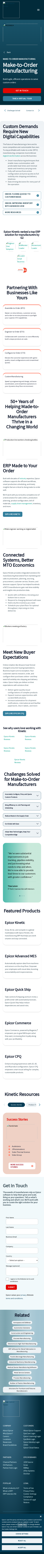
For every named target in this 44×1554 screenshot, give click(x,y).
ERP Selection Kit (9, 1494)
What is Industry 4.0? (11, 1488)
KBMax (26, 1468)
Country (9, 1256)
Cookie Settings (30, 1494)
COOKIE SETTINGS (22, 1534)
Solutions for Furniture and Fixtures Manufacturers (22, 1389)
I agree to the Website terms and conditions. (22, 1280)
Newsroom (7, 1442)
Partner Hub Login (10, 1468)
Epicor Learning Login (32, 1436)
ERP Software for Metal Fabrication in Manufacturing (22, 1350)
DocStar (26, 1474)
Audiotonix (16, 1146)
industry (23, 478)
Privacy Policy (28, 1491)
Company (9, 1246)
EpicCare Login (29, 1433)
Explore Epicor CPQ (14, 713)
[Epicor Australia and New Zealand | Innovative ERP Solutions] (11, 10)
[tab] (16, 1105)
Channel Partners (10, 1462)
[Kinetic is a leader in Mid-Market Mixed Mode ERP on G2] (22, 259)
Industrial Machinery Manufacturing (22, 1362)
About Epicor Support (32, 1430)
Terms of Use (28, 1488)
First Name (10, 1217)
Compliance (28, 1497)
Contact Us (30, 110)
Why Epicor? (8, 1433)
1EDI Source (28, 1462)
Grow (25, 1465)
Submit (11, 1287)
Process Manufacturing (22, 1378)
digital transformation (11, 156)
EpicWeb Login (29, 1439)
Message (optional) (13, 1266)
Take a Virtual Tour (22, 98)
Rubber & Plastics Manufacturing (22, 1383)
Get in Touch (22, 90)
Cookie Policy (22, 1524)
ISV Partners (7, 1465)
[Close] (40, 1516)
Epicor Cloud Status (31, 1447)
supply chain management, (22, 503)
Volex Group (17, 1155)
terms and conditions (14, 1298)
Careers (6, 1436)
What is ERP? (8, 1491)
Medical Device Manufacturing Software (22, 1367)
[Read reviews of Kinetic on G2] (22, 270)
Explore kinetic (12, 514)
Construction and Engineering (22, 1333)
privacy (23, 1295)
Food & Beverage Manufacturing (22, 1357)
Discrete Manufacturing (21, 1338)
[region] (22, 1533)
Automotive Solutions (22, 1328)
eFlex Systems (29, 1471)
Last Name (10, 1227)
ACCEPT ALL (22, 1548)
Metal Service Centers (22, 1373)
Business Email (11, 1237)
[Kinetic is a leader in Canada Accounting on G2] (11, 246)
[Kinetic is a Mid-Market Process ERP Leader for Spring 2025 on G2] (23, 246)
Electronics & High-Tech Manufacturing (22, 1344)
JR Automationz (18, 1149)
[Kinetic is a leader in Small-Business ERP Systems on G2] (36, 246)
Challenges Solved (13, 110)
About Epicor (8, 1430)
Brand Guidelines (10, 1445)
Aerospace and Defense (22, 1322)
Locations (7, 1439)
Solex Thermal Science (21, 1152)
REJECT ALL (22, 1541)
